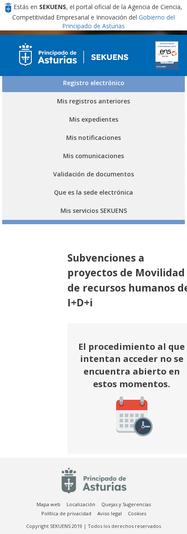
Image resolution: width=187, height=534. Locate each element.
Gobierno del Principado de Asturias (118, 21)
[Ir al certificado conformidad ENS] (167, 55)
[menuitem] (48, 504)
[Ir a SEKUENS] (71, 55)
